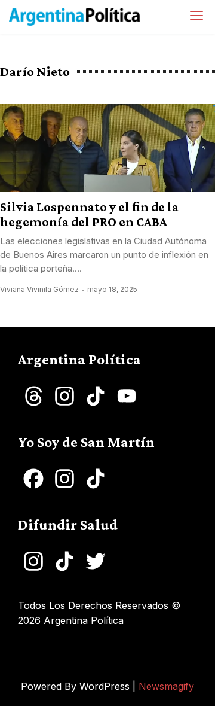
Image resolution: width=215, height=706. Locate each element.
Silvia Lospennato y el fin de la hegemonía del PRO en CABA (89, 214)
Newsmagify (166, 686)
